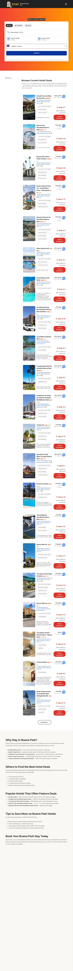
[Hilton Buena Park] (29, 260)
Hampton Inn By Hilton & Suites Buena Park (44, 457)
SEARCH (36, 53)
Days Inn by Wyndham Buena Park (42, 128)
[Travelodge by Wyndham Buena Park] (29, 526)
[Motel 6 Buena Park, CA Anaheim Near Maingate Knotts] (29, 703)
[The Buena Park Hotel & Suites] (29, 585)
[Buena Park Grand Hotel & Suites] (29, 168)
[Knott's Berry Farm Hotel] (29, 289)
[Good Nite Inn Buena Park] (29, 348)
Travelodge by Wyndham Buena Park (42, 517)
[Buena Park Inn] (29, 556)
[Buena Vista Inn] (29, 614)
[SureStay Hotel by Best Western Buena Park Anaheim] (29, 318)
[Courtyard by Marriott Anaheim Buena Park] (29, 377)
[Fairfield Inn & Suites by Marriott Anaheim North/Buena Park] (29, 407)
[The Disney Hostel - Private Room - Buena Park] (29, 644)
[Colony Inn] (29, 436)
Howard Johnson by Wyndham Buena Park (43, 219)
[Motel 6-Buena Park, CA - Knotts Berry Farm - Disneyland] (29, 197)
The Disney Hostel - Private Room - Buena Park (44, 635)
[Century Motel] (29, 673)
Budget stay (38, 803)
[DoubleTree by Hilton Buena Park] (29, 107)
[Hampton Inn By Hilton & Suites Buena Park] (29, 465)
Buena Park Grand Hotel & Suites (42, 158)
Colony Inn (40, 425)
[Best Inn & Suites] (29, 495)
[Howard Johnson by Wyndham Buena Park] (29, 228)
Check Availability (59, 117)
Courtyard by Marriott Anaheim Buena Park (44, 367)
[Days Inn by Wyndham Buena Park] (29, 136)
